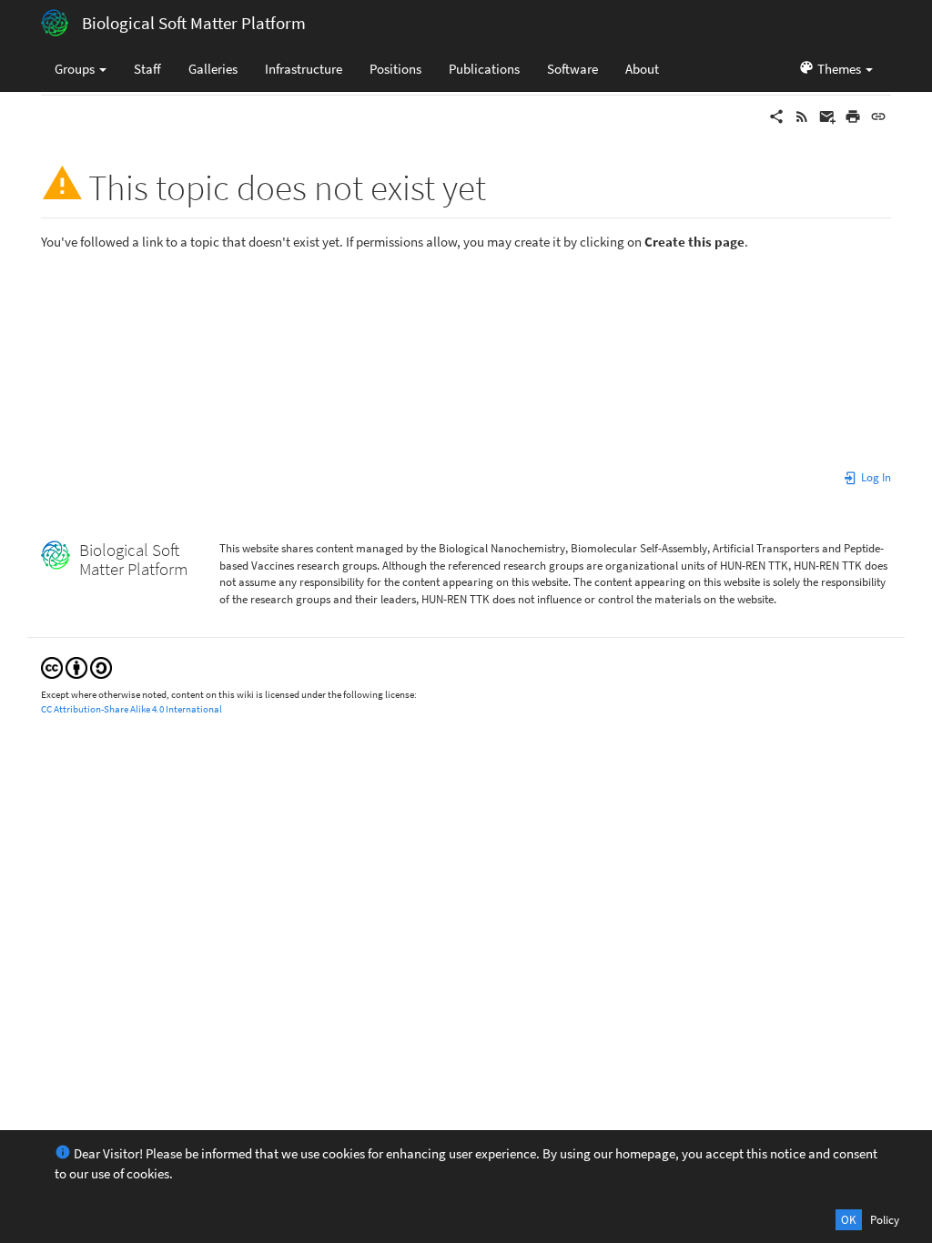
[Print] (853, 115)
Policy (884, 1220)
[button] (835, 68)
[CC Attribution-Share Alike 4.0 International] (76, 666)
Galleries (213, 68)
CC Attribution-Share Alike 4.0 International (131, 708)
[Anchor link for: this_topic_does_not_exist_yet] (504, 184)
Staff (147, 68)
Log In (874, 477)
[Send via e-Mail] (827, 115)
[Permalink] (878, 115)
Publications (484, 68)
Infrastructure (303, 68)
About (642, 68)
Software (572, 68)
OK (848, 1220)
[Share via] (776, 115)
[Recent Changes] (802, 115)
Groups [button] (76, 68)
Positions (395, 68)
